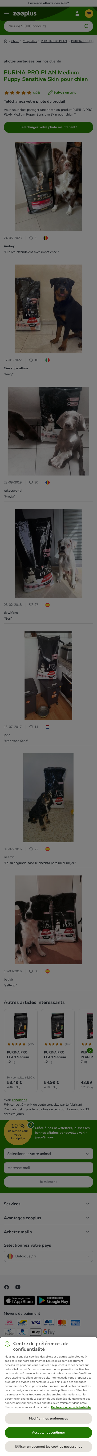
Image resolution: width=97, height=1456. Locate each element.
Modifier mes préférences (48, 1418)
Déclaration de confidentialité (71, 1407)
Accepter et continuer (48, 1432)
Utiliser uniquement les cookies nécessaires (48, 1446)
